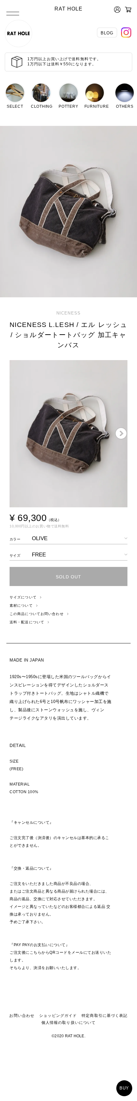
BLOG (107, 33)
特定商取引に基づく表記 (104, 1015)
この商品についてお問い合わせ (37, 614)
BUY (124, 1088)
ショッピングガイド (58, 1015)
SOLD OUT (68, 576)
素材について (21, 605)
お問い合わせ (21, 1015)
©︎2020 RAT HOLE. (68, 1036)
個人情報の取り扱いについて (68, 1022)
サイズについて (23, 597)
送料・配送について (27, 622)
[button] (121, 433)
